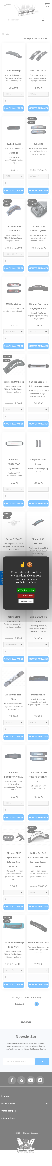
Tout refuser (27, 596)
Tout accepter (27, 590)
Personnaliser (26, 601)
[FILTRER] (2, 583)
